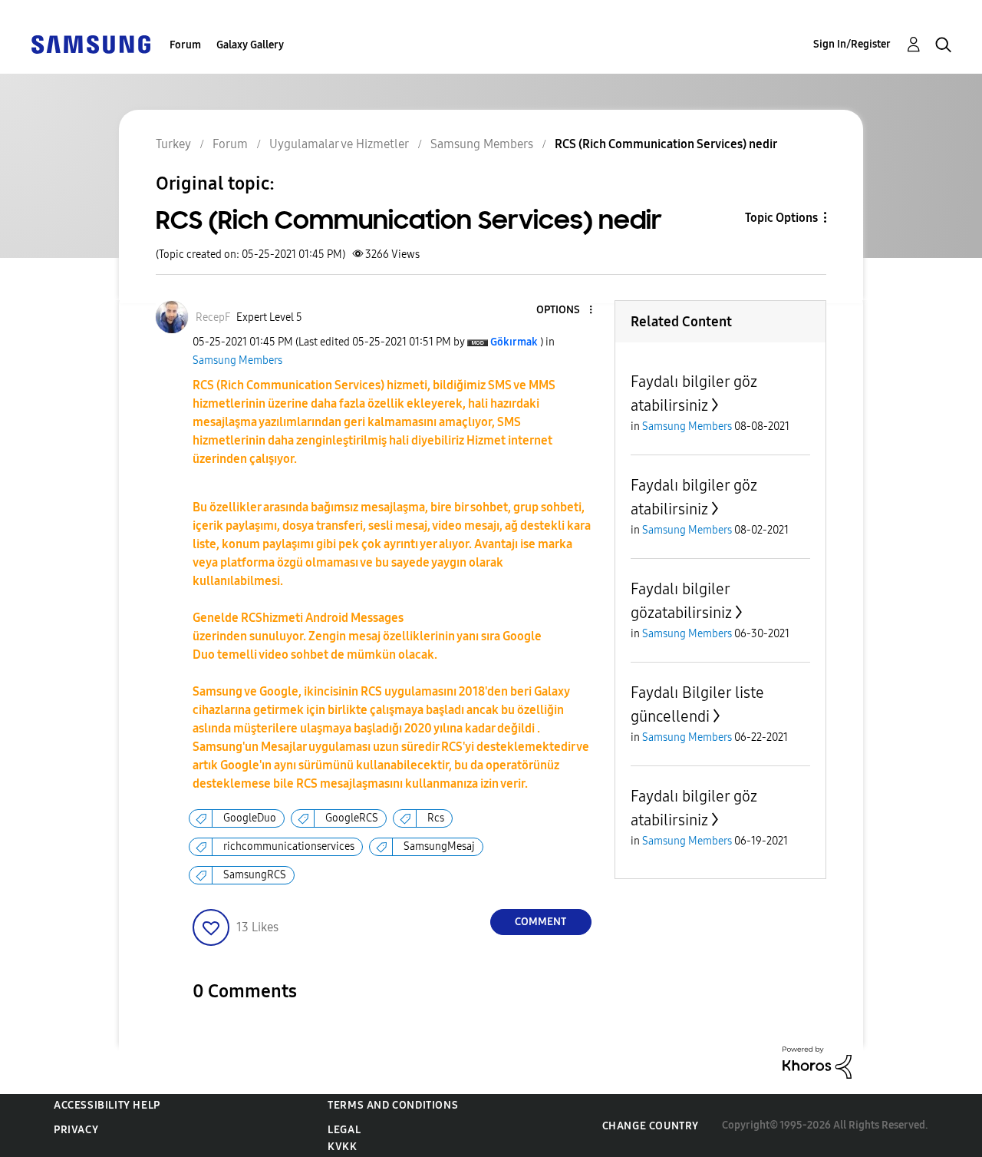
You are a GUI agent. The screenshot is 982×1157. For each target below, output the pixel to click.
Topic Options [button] (781, 217)
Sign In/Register (852, 44)
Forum (185, 44)
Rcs (435, 818)
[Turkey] (90, 43)
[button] (565, 310)
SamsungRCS (254, 874)
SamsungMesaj (439, 846)
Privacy (76, 1129)
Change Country (650, 1125)
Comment (540, 921)
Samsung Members (237, 360)
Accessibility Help (107, 1105)
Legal (344, 1129)
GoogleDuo (249, 818)
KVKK (342, 1146)
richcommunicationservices (288, 846)
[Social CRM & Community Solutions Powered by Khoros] (817, 1061)
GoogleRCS (351, 818)
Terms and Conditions (393, 1105)
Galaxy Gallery (250, 44)
